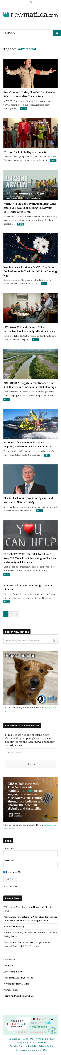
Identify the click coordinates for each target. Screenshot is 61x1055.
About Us (8, 965)
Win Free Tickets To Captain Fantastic (25, 152)
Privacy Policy (10, 989)
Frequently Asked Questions (18, 977)
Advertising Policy (12, 971)
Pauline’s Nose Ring (13, 926)
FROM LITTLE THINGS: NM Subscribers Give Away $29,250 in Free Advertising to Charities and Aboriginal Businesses (29, 558)
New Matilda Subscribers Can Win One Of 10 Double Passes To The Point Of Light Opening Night (30, 271)
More (23, 109)
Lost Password (11, 886)
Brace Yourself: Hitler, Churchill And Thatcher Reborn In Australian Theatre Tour (29, 94)
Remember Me (13, 872)
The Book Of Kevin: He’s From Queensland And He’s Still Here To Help (28, 500)
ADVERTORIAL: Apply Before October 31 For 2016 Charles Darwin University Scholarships (29, 385)
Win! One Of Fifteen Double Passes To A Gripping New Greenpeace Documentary (27, 444)
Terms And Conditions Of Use (19, 995)
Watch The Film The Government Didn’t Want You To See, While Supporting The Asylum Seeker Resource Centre (29, 207)
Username (8, 848)
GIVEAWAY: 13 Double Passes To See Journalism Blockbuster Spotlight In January (29, 329)
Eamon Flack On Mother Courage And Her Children (27, 587)
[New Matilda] (30, 14)
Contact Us (9, 959)
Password (8, 860)
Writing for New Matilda (16, 983)
